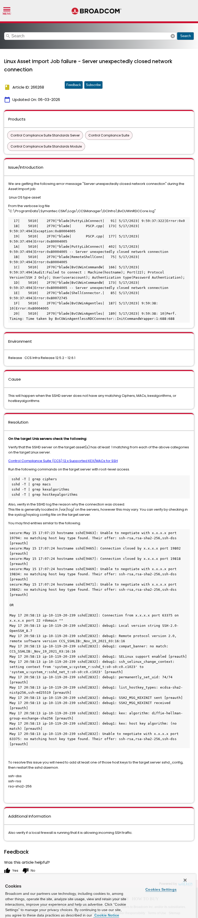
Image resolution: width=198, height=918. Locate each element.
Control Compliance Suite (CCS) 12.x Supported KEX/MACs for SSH (63, 460)
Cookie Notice (106, 915)
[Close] (185, 880)
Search (185, 36)
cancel (172, 36)
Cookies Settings (161, 889)
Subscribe (93, 85)
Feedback (73, 85)
